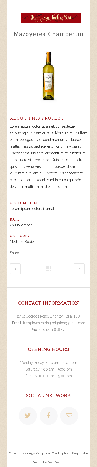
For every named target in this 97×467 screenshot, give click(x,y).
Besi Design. (56, 462)
